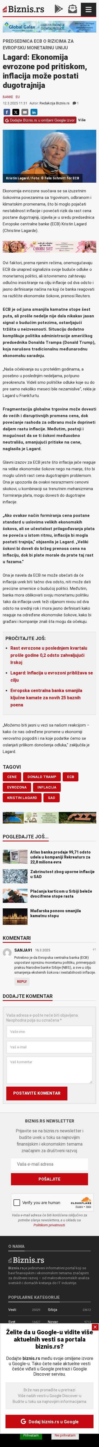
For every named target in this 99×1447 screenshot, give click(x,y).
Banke (8, 97)
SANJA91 (23, 950)
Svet (11, 1322)
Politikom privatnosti (49, 1225)
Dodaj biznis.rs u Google (53, 1421)
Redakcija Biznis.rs (55, 103)
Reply (22, 982)
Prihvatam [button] (31, 1435)
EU (18, 97)
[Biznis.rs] (26, 1259)
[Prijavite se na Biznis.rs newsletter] (72, 9)
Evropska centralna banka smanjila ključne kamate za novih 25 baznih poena (46, 698)
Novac (53, 1322)
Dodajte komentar (28, 996)
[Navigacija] (88, 9)
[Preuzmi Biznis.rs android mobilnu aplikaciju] (58, 9)
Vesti (12, 1309)
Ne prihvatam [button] (65, 1435)
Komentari (17, 938)
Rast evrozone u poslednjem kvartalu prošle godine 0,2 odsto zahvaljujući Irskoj (48, 655)
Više (82, 120)
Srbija (52, 1309)
